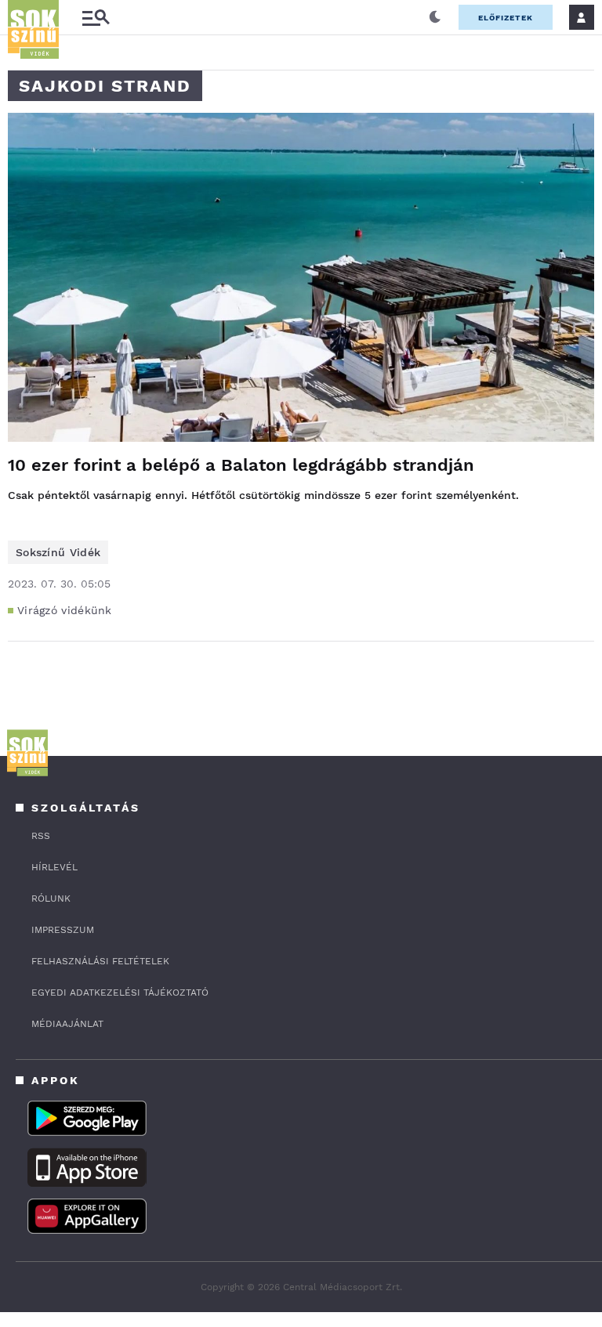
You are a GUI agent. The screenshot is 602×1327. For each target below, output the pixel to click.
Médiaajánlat (67, 1023)
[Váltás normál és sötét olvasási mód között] (435, 17)
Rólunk (51, 898)
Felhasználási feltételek (100, 961)
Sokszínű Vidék (58, 552)
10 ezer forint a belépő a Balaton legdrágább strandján (241, 465)
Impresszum (62, 929)
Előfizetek (505, 17)
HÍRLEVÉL (54, 867)
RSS (40, 835)
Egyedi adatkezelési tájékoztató (120, 992)
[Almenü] (95, 17)
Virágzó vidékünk (64, 610)
